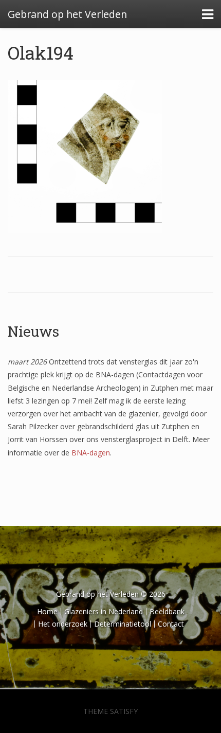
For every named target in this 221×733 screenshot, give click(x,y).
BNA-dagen (90, 452)
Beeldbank (167, 611)
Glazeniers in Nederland (103, 611)
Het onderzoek (62, 624)
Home (47, 611)
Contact (171, 624)
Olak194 (40, 52)
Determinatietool (122, 624)
